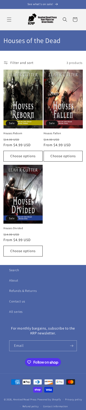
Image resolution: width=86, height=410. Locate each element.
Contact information (55, 406)
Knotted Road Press (25, 399)
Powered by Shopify (49, 399)
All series (16, 312)
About (13, 280)
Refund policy (30, 406)
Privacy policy (73, 399)
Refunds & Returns (23, 291)
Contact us (17, 301)
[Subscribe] (72, 345)
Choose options (23, 156)
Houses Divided (13, 228)
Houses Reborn (12, 133)
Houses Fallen (52, 133)
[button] (9, 19)
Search (14, 270)
